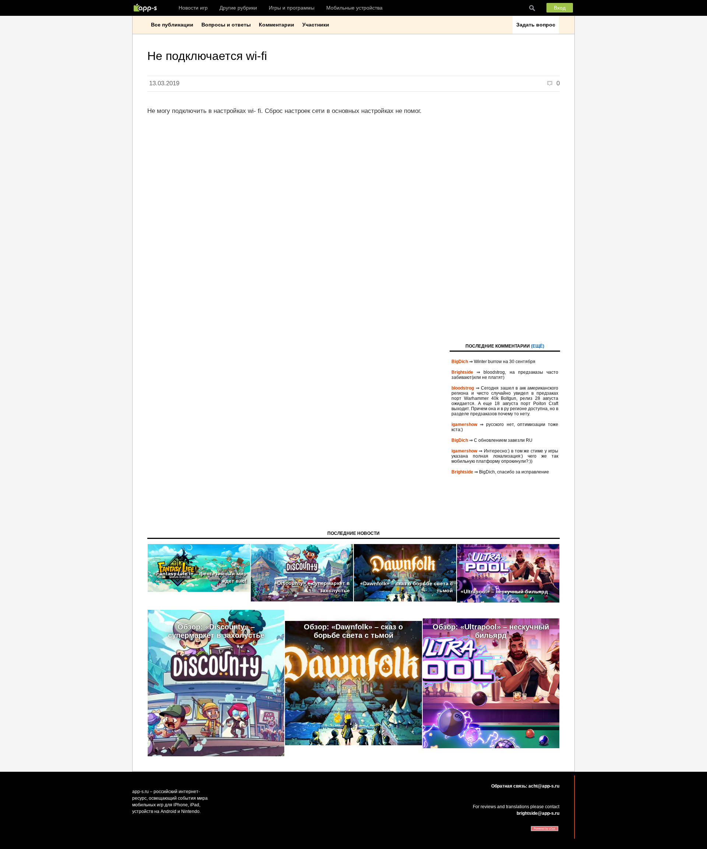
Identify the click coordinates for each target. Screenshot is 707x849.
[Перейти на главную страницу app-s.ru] (147, 7)
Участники (315, 25)
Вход (560, 8)
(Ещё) (537, 346)
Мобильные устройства (354, 8)
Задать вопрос (535, 25)
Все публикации (172, 25)
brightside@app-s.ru (538, 813)
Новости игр (193, 8)
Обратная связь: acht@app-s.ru (525, 786)
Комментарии (276, 25)
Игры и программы (291, 8)
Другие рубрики (238, 8)
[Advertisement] (505, 216)
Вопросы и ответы (226, 25)
